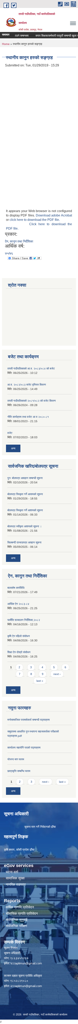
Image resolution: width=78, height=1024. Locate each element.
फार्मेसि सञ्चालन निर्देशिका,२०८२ (23, 620)
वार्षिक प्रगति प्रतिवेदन (20, 907)
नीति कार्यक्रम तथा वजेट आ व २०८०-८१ (28, 416)
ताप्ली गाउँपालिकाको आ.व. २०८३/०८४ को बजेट (31, 368)
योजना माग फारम (15, 759)
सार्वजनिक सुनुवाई (16, 920)
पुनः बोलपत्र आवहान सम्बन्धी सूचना (25, 478)
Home (6, 44)
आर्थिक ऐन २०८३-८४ (18, 603)
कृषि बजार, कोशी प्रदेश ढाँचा (19, 849)
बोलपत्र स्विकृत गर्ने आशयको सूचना (25, 510)
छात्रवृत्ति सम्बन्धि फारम (18, 771)
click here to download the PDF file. (35, 219)
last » (39, 680)
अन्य (13, 448)
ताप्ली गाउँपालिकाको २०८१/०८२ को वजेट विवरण (31, 400)
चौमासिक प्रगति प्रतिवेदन (22, 913)
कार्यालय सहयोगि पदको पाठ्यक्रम (23, 747)
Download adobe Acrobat (54, 215)
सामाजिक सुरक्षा (15, 878)
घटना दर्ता (12, 872)
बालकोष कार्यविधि (15, 587)
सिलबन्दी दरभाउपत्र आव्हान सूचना (24, 542)
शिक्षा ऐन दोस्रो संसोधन (18, 652)
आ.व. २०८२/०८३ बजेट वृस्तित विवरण (26, 384)
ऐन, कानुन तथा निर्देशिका (19, 241)
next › (57, 674)
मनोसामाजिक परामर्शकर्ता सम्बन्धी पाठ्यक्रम (28, 719)
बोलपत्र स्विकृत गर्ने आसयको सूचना (25, 494)
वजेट (9, 432)
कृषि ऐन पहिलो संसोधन (18, 636)
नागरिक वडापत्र (16, 884)
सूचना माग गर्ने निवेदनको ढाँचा (40, 826)
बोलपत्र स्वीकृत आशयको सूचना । (24, 526)
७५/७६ (9, 253)
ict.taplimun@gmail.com (26, 963)
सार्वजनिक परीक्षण (16, 926)
